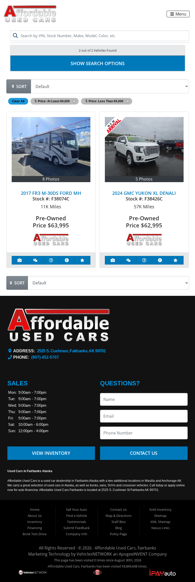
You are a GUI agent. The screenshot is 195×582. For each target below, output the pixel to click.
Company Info (76, 534)
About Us (35, 515)
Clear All (18, 101)
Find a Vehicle (76, 515)
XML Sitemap (160, 521)
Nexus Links (160, 528)
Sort (21, 86)
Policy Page (118, 534)
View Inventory (51, 453)
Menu (180, 14)
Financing (34, 528)
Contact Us (143, 453)
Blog (118, 528)
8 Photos (50, 179)
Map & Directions (119, 515)
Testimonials (76, 521)
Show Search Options (98, 63)
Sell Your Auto (76, 509)
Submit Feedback (76, 528)
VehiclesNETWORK (94, 554)
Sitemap (160, 515)
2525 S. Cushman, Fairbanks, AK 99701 (71, 351)
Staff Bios (118, 521)
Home (34, 509)
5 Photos (144, 179)
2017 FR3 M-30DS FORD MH (51, 193)
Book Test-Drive (34, 534)
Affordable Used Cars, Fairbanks (125, 548)
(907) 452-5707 (45, 357)
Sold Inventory (160, 509)
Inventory (34, 521)
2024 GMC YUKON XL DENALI (144, 193)
